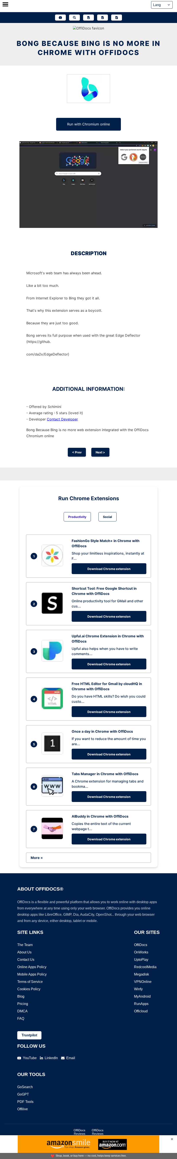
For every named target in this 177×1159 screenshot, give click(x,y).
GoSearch (25, 1087)
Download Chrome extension (109, 569)
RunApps (141, 1004)
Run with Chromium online (88, 124)
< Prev (77, 452)
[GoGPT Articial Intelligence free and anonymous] (60, 18)
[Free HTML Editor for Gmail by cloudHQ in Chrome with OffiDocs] (53, 708)
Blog (20, 996)
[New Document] (88, 18)
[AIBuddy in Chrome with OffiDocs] (53, 838)
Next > (100, 452)
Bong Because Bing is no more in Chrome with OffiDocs (88, 48)
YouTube (30, 1058)
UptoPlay (141, 959)
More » (37, 857)
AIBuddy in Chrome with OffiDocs (100, 816)
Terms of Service (30, 982)
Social (107, 517)
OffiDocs (140, 945)
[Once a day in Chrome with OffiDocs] (53, 753)
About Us (24, 952)
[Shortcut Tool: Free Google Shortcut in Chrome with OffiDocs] (53, 612)
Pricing (22, 1004)
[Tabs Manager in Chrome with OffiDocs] (53, 795)
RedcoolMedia (145, 967)
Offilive (22, 1109)
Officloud (141, 1011)
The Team (25, 945)
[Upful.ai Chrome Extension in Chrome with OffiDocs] (53, 660)
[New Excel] (102, 18)
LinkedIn (51, 1058)
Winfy (138, 989)
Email (70, 1058)
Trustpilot (29, 1035)
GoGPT (23, 1094)
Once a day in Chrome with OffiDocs (102, 731)
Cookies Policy (28, 989)
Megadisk (141, 974)
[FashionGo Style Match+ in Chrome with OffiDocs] (53, 565)
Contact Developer (62, 419)
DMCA (22, 1011)
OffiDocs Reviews (79, 1131)
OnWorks (141, 952)
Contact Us (25, 959)
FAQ (20, 1018)
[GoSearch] (74, 18)
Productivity (77, 517)
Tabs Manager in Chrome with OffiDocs (105, 774)
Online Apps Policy (31, 967)
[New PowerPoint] (116, 18)
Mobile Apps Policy (32, 974)
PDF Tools (25, 1102)
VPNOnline (143, 982)
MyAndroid (142, 996)
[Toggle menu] (5, 4)
